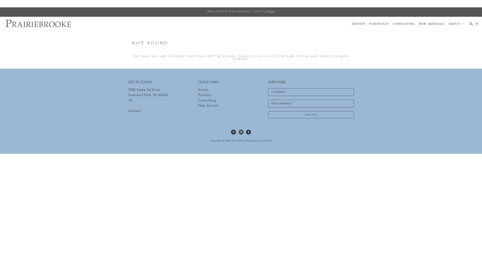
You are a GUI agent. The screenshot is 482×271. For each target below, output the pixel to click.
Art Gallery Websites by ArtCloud (252, 141)
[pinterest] (233, 132)
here (269, 56)
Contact (134, 111)
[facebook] (248, 132)
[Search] (471, 23)
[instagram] (241, 132)
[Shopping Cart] (477, 23)
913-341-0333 (138, 105)
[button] (456, 24)
